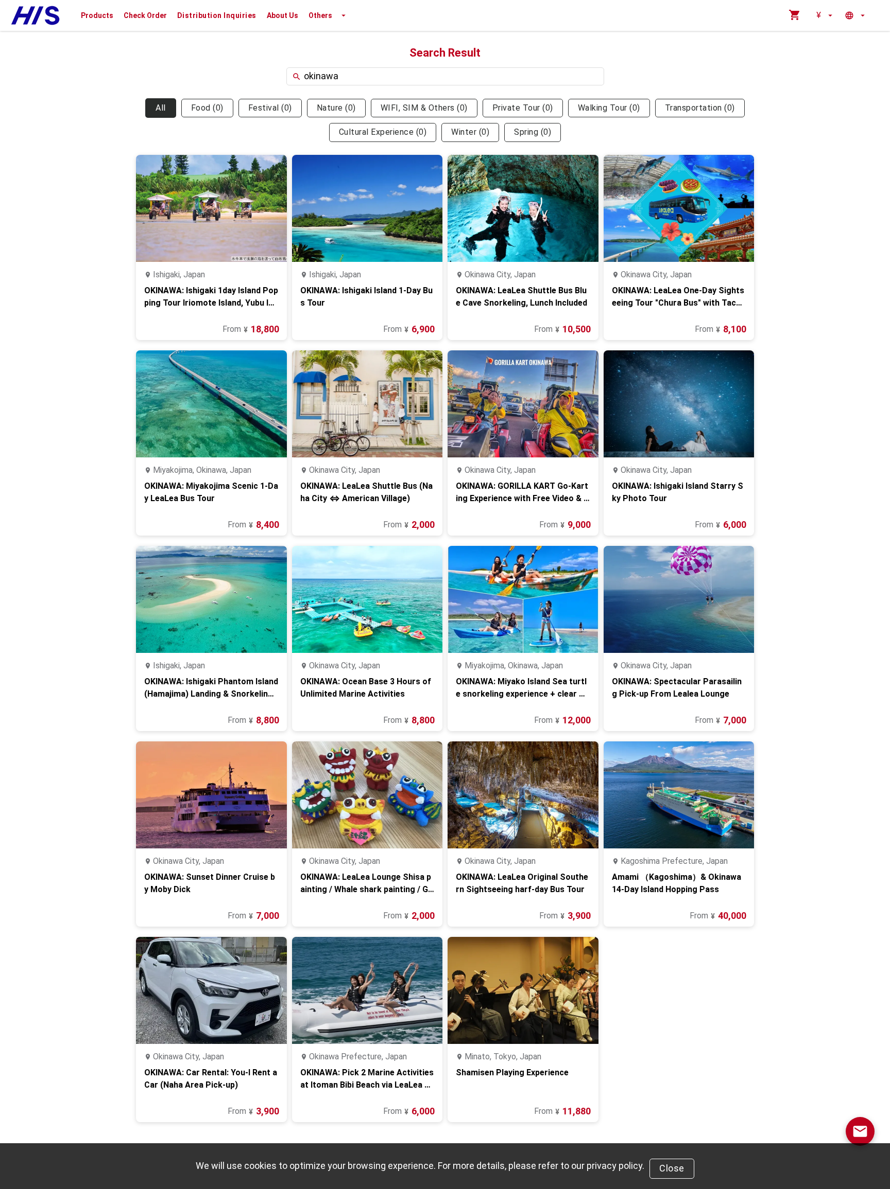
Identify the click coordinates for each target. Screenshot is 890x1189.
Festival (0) (270, 108)
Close (671, 1168)
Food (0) (207, 108)
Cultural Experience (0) (383, 132)
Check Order (145, 15)
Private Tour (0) (522, 108)
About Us (282, 15)
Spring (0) (532, 132)
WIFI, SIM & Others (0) (424, 108)
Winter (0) (470, 132)
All (161, 108)
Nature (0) (336, 108)
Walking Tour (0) (609, 108)
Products (97, 15)
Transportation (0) (700, 108)
